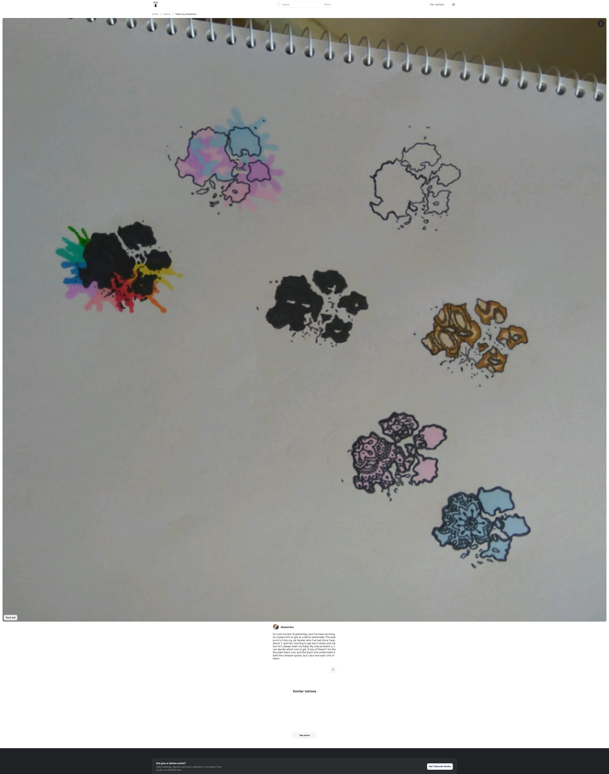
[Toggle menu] (453, 4)
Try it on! (10, 617)
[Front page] (155, 4)
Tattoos (327, 4)
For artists (437, 4)
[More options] (601, 23)
